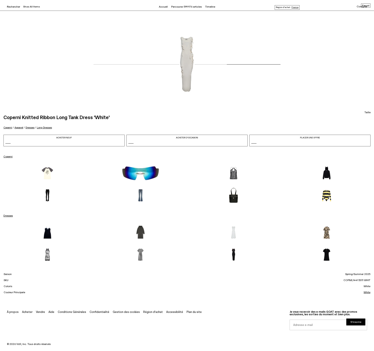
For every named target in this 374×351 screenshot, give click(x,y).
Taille (367, 112)
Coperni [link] (8, 156)
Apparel (19, 127)
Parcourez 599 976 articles (186, 7)
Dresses (30, 127)
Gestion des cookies (126, 312)
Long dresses (44, 127)
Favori (365, 6)
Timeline (210, 7)
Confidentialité (99, 312)
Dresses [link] (8, 216)
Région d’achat (153, 312)
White (367, 292)
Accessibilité (174, 312)
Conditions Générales (72, 312)
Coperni (7, 127)
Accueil (163, 7)
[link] (47, 173)
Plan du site (194, 312)
